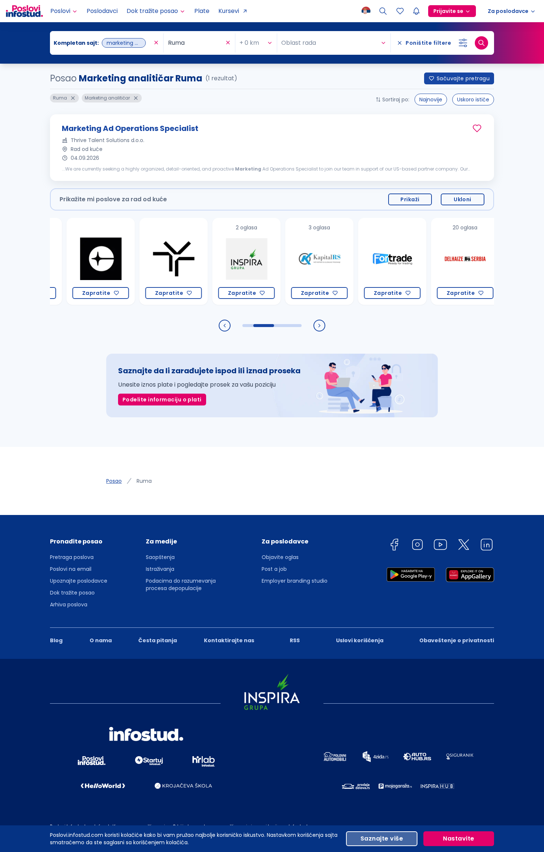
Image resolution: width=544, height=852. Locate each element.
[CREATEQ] (84, 261)
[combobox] (103, 43)
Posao (114, 481)
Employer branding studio (295, 581)
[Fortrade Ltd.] (376, 261)
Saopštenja (160, 557)
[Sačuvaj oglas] (477, 128)
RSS (295, 640)
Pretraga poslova (72, 557)
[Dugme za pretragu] (481, 43)
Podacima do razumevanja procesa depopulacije (181, 584)
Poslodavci (102, 11)
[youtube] (440, 546)
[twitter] (463, 546)
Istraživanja (160, 569)
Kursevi (228, 11)
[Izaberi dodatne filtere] (463, 43)
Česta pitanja (157, 640)
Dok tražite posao (72, 592)
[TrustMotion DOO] (157, 261)
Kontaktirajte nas (229, 640)
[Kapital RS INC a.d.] (303, 261)
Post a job (274, 569)
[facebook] (394, 546)
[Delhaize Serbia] (448, 261)
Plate (201, 11)
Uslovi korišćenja (359, 640)
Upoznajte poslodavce (78, 581)
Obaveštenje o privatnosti (456, 640)
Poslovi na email (70, 569)
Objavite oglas (280, 557)
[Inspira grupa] (230, 261)
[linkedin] (486, 546)
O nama (101, 640)
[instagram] (417, 546)
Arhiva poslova (68, 604)
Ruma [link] (144, 481)
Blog (56, 640)
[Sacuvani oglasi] (400, 11)
